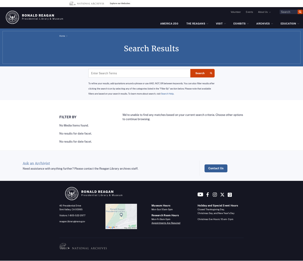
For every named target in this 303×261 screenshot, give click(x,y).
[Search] (300, 12)
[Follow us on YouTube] (200, 195)
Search (200, 73)
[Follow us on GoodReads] (230, 195)
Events (249, 12)
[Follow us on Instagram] (214, 195)
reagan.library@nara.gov (72, 221)
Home (62, 36)
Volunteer (236, 12)
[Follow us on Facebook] (207, 195)
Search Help (167, 93)
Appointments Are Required (166, 223)
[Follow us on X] (222, 195)
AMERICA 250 (169, 23)
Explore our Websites (120, 3)
